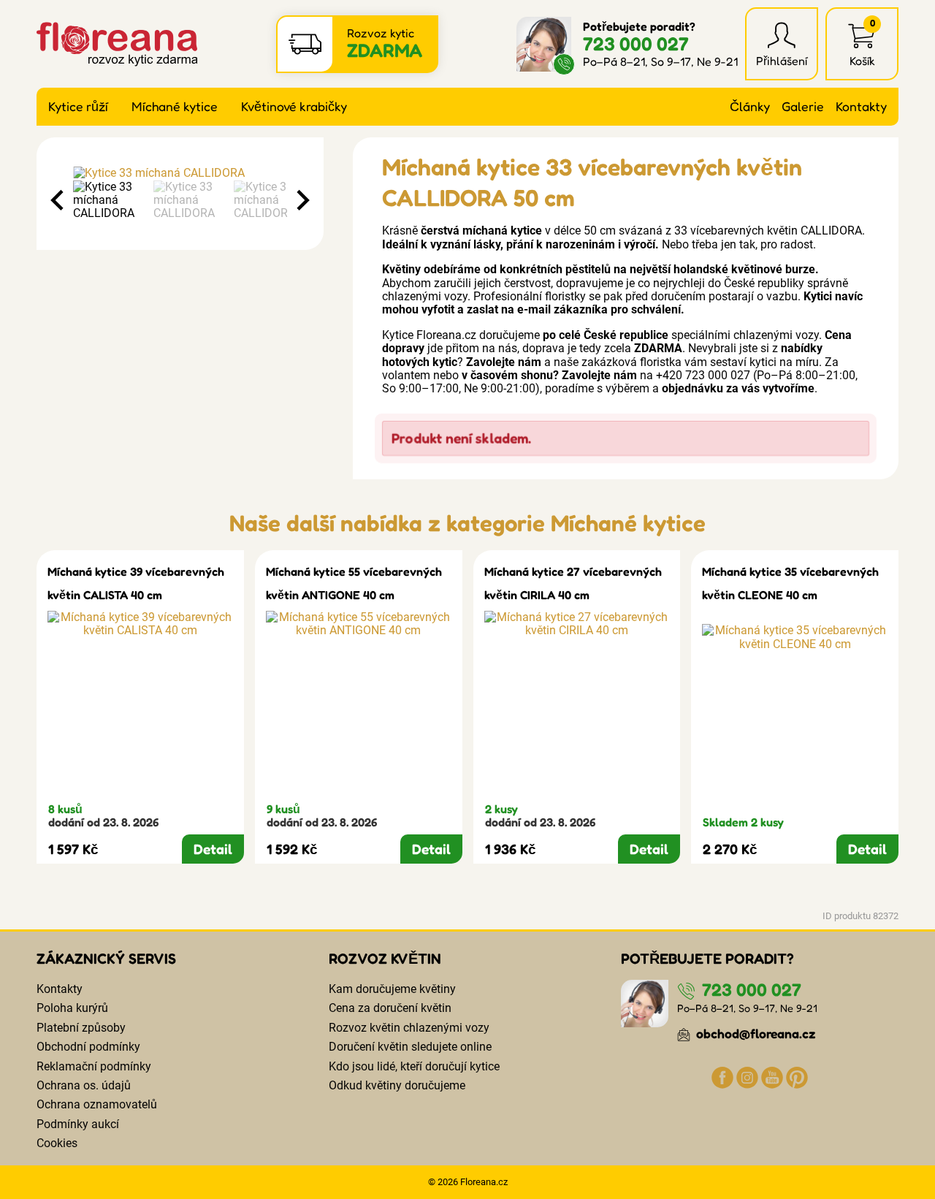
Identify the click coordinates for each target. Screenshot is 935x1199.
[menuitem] (109, 200)
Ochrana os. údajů (84, 1085)
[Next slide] (301, 200)
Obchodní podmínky (88, 1047)
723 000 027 (636, 43)
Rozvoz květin (385, 958)
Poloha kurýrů (72, 1008)
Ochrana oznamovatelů (97, 1104)
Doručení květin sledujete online (410, 1047)
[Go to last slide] (58, 200)
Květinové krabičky (294, 106)
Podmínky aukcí (78, 1124)
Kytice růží (78, 106)
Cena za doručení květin (390, 1008)
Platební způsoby (81, 1028)
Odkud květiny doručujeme (397, 1085)
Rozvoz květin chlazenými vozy (409, 1028)
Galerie (803, 106)
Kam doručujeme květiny (392, 989)
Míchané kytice (174, 106)
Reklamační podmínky (94, 1066)
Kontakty (861, 106)
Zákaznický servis (106, 958)
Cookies (57, 1143)
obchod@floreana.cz (754, 1033)
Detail (213, 849)
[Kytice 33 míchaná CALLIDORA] (180, 173)
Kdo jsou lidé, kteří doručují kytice (414, 1066)
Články (750, 106)
